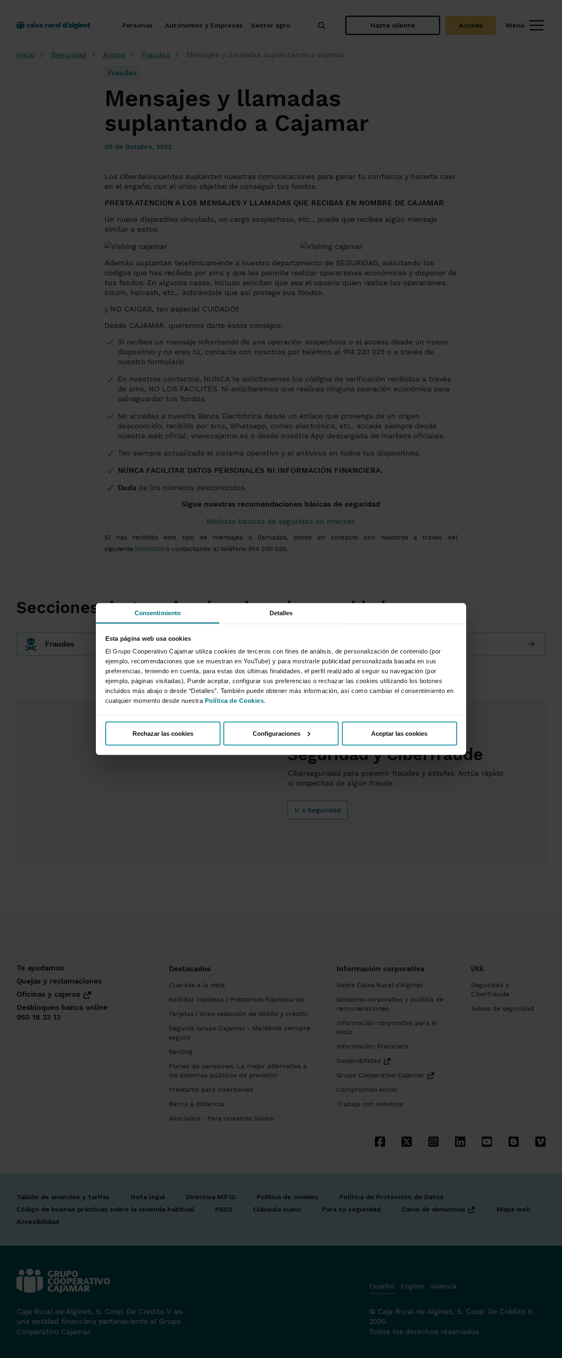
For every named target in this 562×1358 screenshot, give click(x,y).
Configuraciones (276, 733)
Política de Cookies (234, 700)
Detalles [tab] (281, 612)
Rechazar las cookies (162, 733)
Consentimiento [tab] (158, 612)
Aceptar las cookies (399, 733)
